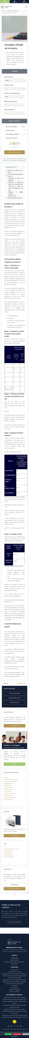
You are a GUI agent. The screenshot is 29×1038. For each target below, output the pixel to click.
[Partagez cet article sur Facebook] (19, 683)
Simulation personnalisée (14, 152)
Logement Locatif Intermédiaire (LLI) (14, 983)
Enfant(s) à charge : (9, 85)
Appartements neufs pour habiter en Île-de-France (14, 979)
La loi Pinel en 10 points (9, 793)
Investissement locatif (14, 698)
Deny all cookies (17, 1034)
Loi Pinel (6, 777)
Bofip (21, 292)
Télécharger (14, 835)
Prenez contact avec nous (14, 922)
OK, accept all (8, 1034)
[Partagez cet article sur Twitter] (24, 683)
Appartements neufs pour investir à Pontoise (14, 997)
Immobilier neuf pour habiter (14, 977)
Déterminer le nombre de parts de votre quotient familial (15, 183)
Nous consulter (14, 725)
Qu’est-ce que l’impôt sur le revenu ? (15, 171)
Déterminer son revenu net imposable (15, 179)
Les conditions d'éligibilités (11, 781)
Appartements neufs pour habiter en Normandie (14, 981)
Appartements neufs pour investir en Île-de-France (14, 973)
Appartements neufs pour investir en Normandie (14, 975)
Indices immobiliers (8, 851)
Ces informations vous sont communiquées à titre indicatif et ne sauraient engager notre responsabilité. (14, 159)
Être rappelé (14, 884)
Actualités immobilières (14, 989)
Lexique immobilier (8, 855)
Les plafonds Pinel (8, 783)
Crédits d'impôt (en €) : (9, 109)
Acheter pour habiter (14, 693)
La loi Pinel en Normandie (10, 797)
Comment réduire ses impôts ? (14, 198)
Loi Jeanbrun (14, 985)
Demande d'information (14, 888)
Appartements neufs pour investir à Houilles (14, 1009)
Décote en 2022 (12, 196)
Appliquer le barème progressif (15, 193)
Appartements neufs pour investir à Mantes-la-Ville (14, 1015)
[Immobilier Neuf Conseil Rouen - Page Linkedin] (11, 1026)
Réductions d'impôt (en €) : (10, 101)
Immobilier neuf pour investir (14, 971)
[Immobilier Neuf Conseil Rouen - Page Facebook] (8, 1026)
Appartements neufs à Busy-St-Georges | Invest (14, 999)
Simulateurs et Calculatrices (11, 849)
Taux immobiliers (8, 853)
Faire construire (14, 702)
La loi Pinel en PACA (8, 799)
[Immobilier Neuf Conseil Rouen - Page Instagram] (14, 1026)
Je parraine (14, 764)
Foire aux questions (9, 856)
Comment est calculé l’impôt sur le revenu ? (15, 175)
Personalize (25, 1034)
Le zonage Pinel (8, 785)
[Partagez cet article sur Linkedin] (21, 683)
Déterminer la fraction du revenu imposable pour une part (15, 188)
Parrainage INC (14, 987)
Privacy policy (14, 1036)
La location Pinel (8, 787)
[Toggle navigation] (26, 6)
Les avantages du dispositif (10, 779)
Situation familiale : (8, 77)
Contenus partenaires (14, 991)
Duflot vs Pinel (8, 791)
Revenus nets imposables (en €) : (12, 93)
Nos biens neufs (14, 969)
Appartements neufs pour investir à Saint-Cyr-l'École (14, 1017)
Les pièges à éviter (8, 795)
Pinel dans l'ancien (8, 789)
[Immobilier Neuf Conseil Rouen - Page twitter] (17, 1026)
